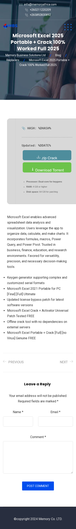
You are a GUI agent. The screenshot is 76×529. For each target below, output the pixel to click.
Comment (38, 437)
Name (18, 412)
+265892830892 (40, 14)
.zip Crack (49, 157)
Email (55, 412)
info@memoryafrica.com (40, 4)
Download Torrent (49, 169)
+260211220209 (40, 9)
